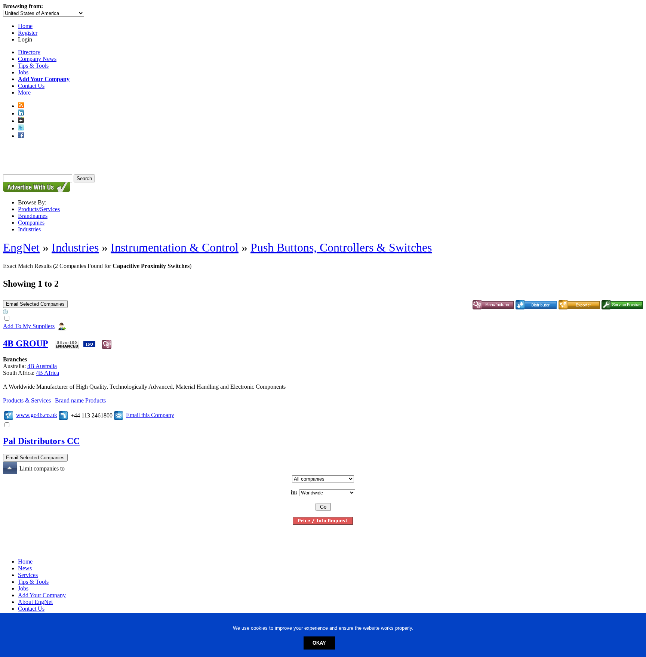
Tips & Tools (33, 65)
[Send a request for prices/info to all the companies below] (323, 522)
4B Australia (42, 366)
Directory (29, 52)
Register (27, 33)
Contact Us (31, 86)
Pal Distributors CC (41, 441)
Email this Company (150, 415)
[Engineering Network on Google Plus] (21, 121)
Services (28, 575)
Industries (29, 229)
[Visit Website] (8, 415)
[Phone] (63, 415)
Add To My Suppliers (29, 326)
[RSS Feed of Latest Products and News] (21, 106)
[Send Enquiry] (118, 415)
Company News (37, 59)
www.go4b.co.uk (36, 415)
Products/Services (39, 209)
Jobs (23, 72)
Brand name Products (80, 400)
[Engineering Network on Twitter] (21, 128)
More (24, 92)
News (25, 568)
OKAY (319, 643)
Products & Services (27, 400)
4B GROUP (25, 343)
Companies (31, 222)
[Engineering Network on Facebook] (21, 136)
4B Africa (47, 373)
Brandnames (32, 216)
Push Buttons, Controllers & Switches (341, 247)
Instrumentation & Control (175, 247)
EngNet (21, 247)
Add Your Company (42, 595)
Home (25, 26)
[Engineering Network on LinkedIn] (21, 113)
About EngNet (35, 602)
